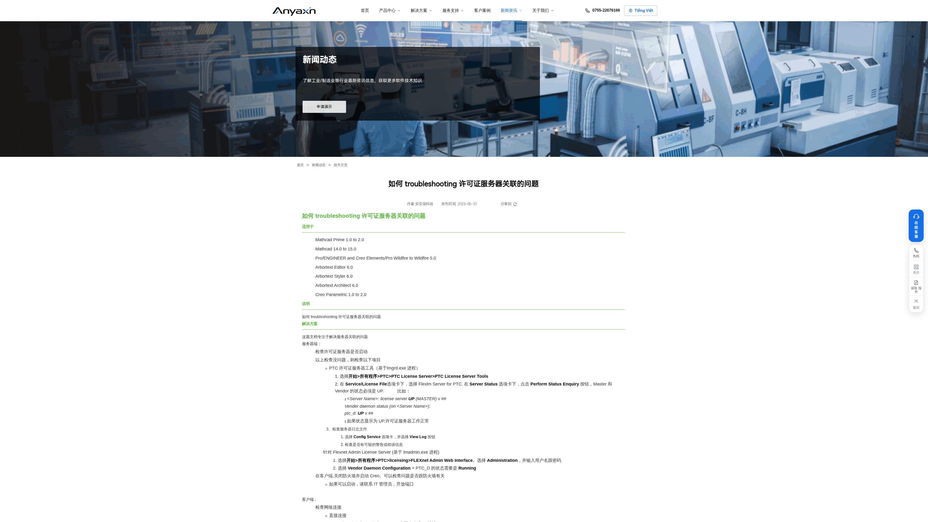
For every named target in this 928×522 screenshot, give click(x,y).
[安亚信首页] (298, 11)
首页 (300, 165)
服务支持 (450, 10)
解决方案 (419, 10)
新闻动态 (319, 165)
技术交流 (340, 165)
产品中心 (387, 10)
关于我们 (540, 10)
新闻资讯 (509, 10)
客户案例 (482, 10)
